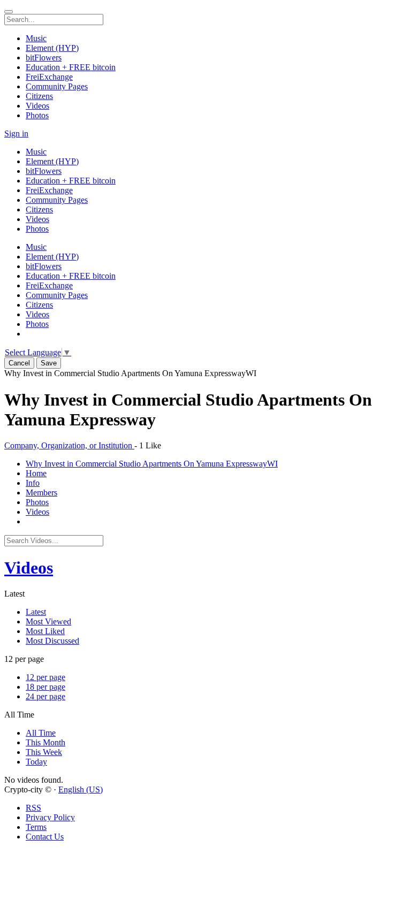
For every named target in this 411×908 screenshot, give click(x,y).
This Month (45, 742)
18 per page (45, 686)
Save (49, 363)
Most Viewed (48, 621)
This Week (44, 752)
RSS (33, 807)
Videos (28, 567)
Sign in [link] (16, 133)
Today (36, 761)
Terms (36, 826)
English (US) (80, 789)
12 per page (45, 677)
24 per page (45, 696)
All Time (41, 732)
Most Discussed (52, 640)
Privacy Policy (50, 817)
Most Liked (45, 631)
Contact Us (45, 836)
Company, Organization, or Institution (69, 445)
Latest (36, 611)
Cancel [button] (19, 363)
